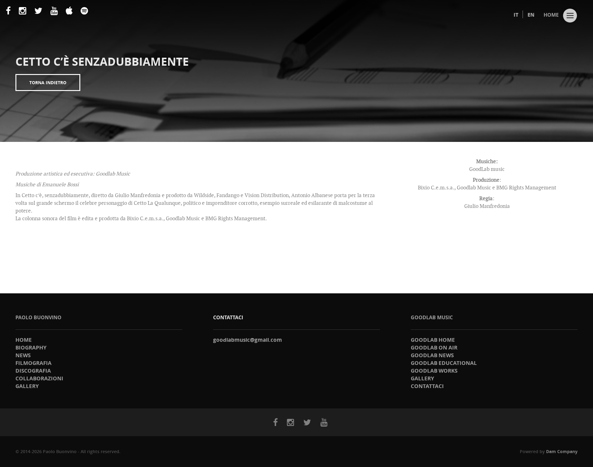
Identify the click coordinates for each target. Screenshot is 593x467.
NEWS (23, 355)
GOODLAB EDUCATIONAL (444, 362)
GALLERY (27, 386)
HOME (551, 14)
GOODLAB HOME (433, 339)
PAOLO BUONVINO (38, 317)
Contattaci (427, 386)
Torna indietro (47, 82)
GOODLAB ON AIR (434, 347)
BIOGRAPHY (31, 347)
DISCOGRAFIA (33, 370)
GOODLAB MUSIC (432, 317)
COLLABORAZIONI (39, 378)
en (531, 14)
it (516, 14)
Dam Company (562, 451)
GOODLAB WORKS (434, 370)
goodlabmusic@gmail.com (247, 339)
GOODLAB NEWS (432, 355)
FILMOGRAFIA (33, 362)
